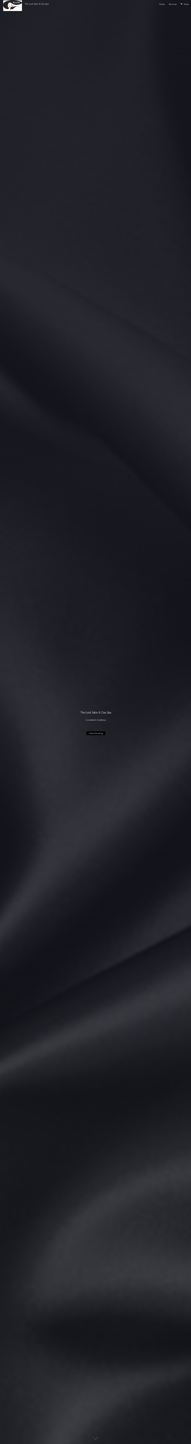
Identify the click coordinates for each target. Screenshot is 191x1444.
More (186, 4)
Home (162, 4)
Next (95, 1438)
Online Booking (96, 733)
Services (173, 4)
